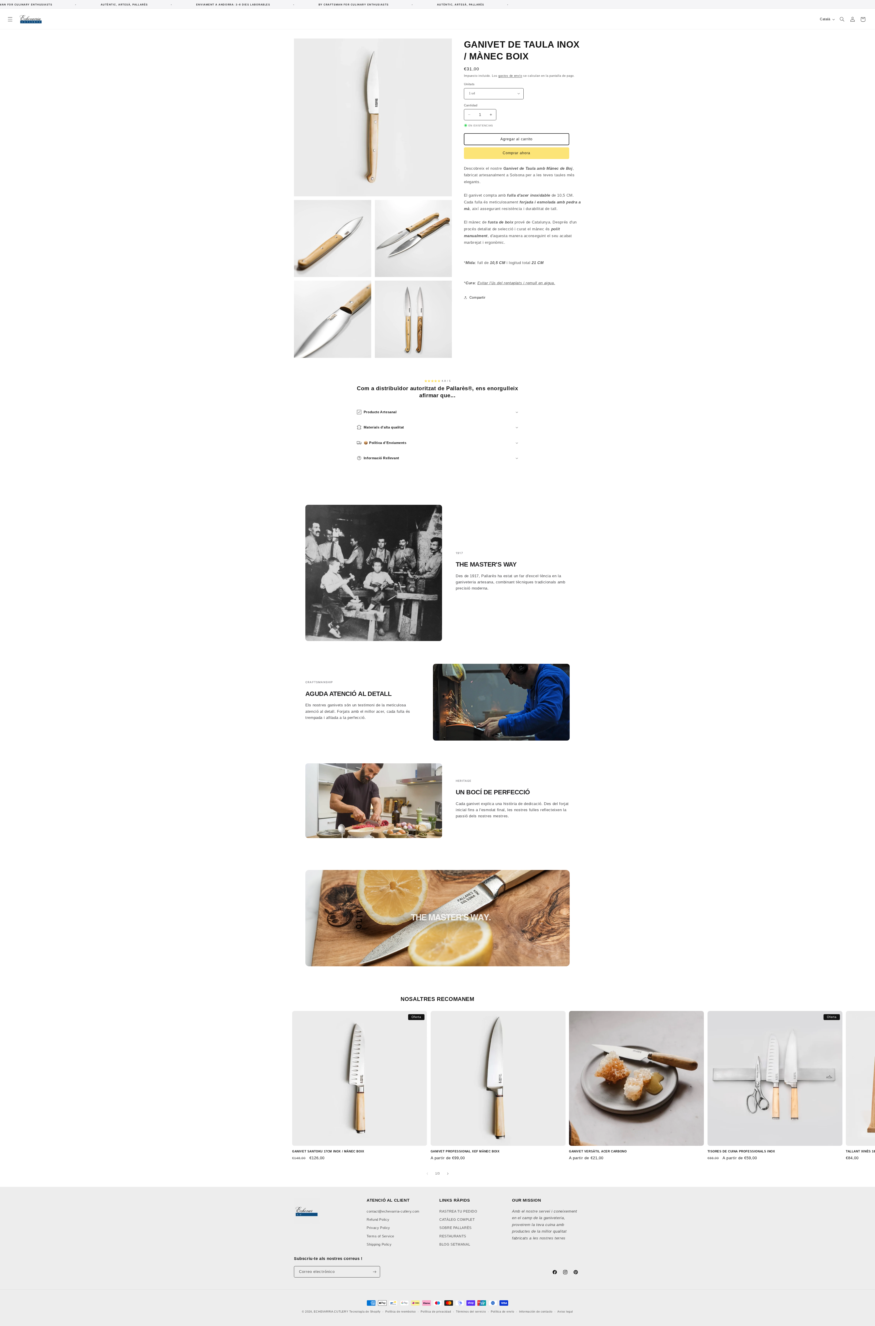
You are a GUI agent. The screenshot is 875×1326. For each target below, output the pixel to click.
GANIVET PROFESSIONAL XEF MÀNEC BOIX (465, 1151)
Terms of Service (380, 1236)
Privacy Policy (378, 1228)
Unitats (469, 84)
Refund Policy (378, 1219)
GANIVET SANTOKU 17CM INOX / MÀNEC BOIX (328, 1151)
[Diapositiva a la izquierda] (427, 1174)
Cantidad (471, 105)
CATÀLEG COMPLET (457, 1219)
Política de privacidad (436, 1311)
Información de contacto (536, 1311)
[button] (10, 19)
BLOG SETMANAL (454, 1244)
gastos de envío (510, 75)
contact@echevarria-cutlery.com (393, 1211)
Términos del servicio (471, 1311)
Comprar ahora (516, 153)
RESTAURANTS (452, 1236)
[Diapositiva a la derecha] (448, 1174)
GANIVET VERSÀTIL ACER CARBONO (598, 1151)
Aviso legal (565, 1311)
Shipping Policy (379, 1244)
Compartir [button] (477, 297)
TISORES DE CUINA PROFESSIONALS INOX (741, 1151)
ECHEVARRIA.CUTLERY (331, 1311)
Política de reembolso (400, 1311)
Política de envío (502, 1311)
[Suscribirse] (374, 1271)
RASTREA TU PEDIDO (458, 1211)
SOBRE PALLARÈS (455, 1228)
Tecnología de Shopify (364, 1311)
